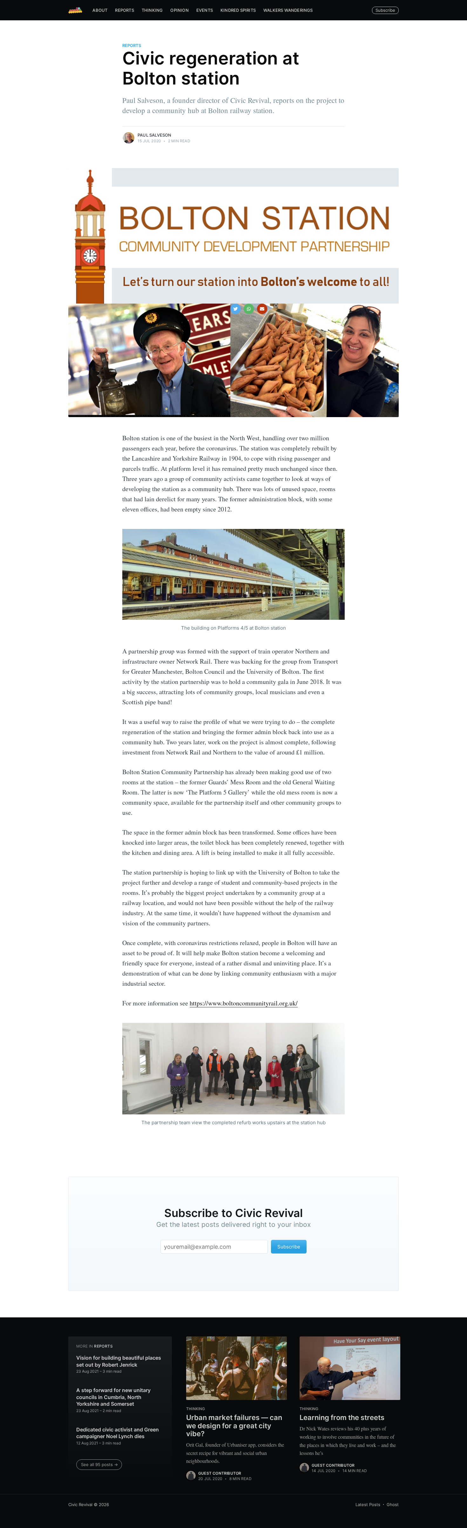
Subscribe (385, 10)
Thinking (152, 10)
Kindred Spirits (238, 10)
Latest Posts (367, 1504)
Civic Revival (80, 1504)
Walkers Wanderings (288, 10)
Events (204, 10)
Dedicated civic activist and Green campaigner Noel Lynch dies (117, 1433)
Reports (124, 10)
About (99, 10)
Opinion (179, 10)
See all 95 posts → (99, 1464)
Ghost (393, 1504)
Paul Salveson (155, 135)
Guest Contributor (219, 1473)
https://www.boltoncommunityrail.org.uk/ (244, 1003)
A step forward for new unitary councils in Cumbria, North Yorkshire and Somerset (113, 1397)
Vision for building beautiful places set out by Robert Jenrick (118, 1361)
